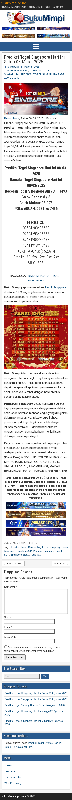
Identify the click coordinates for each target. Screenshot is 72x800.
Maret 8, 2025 (31, 66)
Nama (8, 617)
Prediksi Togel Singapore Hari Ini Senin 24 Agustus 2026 (35, 699)
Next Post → (61, 563)
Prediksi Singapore (43, 551)
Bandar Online (19, 547)
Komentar (10, 586)
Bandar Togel (35, 547)
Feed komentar (12, 777)
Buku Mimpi (11, 118)
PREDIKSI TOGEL (17, 70)
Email (8, 627)
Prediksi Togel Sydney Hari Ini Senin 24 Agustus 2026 (34, 705)
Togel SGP (37, 554)
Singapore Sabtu (20, 554)
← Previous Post (13, 563)
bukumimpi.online (14, 3)
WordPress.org (12, 783)
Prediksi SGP (24, 551)
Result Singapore (55, 287)
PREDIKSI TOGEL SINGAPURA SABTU (43, 74)
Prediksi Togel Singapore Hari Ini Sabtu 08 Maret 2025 (34, 59)
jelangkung (13, 66)
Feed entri (10, 771)
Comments (13, 78)
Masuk (8, 765)
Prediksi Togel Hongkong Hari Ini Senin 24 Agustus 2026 (35, 693)
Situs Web (10, 637)
